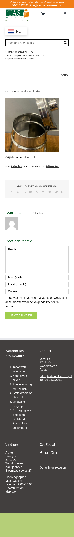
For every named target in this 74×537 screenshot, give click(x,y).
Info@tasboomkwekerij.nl (56, 376)
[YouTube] (46, 452)
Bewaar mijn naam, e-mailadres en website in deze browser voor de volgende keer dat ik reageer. (36, 302)
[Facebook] (41, 452)
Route (43, 369)
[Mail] (57, 452)
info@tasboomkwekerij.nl (46, 5)
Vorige (65, 74)
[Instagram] (52, 452)
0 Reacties (52, 166)
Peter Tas (16, 166)
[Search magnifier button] (65, 43)
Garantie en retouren (53, 467)
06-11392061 (20, 5)
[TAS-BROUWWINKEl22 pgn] (17, 10)
